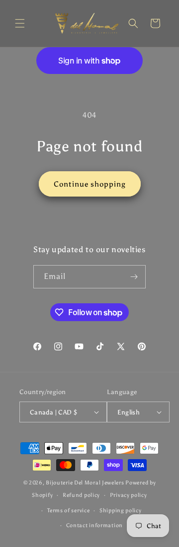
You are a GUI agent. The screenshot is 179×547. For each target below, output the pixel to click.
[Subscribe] (134, 276)
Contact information (94, 525)
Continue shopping (90, 184)
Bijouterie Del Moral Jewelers (85, 482)
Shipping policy (120, 510)
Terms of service (68, 510)
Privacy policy (128, 495)
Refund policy (81, 495)
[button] (20, 23)
